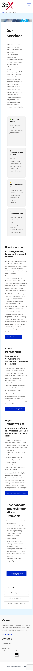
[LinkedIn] (16, 655)
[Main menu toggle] (29, 6)
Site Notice (5, 634)
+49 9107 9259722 (8, 646)
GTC (11, 634)
